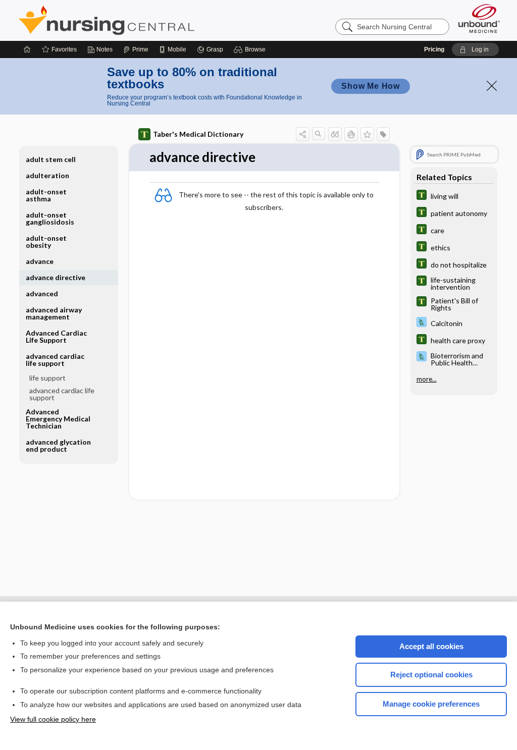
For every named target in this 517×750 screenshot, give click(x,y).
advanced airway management (54, 313)
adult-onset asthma (46, 195)
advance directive (55, 277)
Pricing (434, 49)
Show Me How (370, 86)
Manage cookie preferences (431, 704)
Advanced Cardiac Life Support (56, 336)
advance (40, 261)
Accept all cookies (431, 646)
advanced (42, 293)
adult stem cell (51, 159)
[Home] (27, 49)
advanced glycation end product (58, 445)
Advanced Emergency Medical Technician (58, 418)
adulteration (47, 175)
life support (47, 377)
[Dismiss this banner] (492, 86)
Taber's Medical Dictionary (198, 134)
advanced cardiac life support (61, 394)
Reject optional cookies (431, 674)
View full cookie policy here (53, 719)
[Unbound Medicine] (479, 18)
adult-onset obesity (46, 241)
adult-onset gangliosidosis (50, 218)
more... (427, 379)
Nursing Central (144, 20)
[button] (251, 49)
